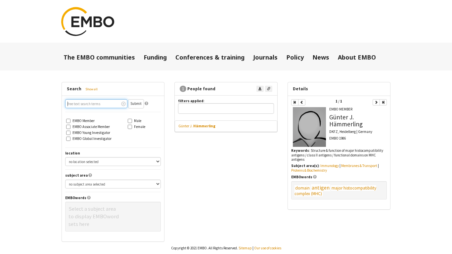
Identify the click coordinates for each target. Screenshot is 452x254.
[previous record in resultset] (301, 102)
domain (302, 188)
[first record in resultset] (294, 102)
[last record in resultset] (383, 102)
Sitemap (245, 248)
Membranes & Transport (359, 165)
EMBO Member (83, 121)
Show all (91, 89)
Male (137, 121)
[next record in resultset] (376, 102)
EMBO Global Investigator (92, 139)
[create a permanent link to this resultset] (268, 89)
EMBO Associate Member (91, 127)
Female (139, 127)
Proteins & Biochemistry (309, 170)
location (72, 153)
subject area (76, 175)
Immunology (329, 165)
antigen (321, 187)
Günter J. (196, 126)
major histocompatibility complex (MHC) (335, 190)
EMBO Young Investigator (91, 133)
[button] (146, 103)
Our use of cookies (267, 248)
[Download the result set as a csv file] (260, 89)
